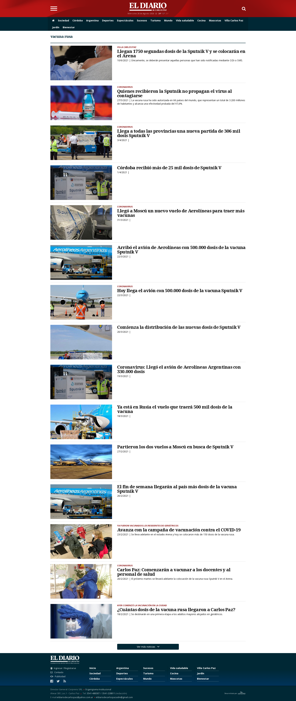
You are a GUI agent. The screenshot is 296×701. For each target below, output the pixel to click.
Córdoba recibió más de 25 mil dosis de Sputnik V (169, 167)
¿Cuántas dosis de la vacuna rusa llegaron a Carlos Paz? (176, 609)
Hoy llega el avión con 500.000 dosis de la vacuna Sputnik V (179, 290)
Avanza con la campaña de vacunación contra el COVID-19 (179, 530)
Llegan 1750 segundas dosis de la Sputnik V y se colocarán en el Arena (181, 53)
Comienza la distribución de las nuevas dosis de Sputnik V (179, 327)
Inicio (92, 668)
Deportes (108, 20)
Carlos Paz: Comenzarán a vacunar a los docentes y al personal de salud (173, 571)
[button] (242, 9)
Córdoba (77, 20)
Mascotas (215, 20)
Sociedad (63, 20)
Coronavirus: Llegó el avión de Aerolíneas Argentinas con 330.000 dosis (179, 369)
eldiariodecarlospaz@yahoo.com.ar (75, 697)
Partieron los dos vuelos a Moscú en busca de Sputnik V (175, 447)
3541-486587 (93, 693)
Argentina (92, 20)
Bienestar (69, 27)
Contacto (58, 672)
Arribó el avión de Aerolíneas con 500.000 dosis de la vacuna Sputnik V (181, 249)
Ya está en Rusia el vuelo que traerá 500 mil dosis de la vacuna (174, 409)
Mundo (168, 20)
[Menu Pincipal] (53, 8)
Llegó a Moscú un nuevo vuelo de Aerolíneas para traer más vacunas (180, 213)
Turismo (155, 20)
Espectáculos (125, 20)
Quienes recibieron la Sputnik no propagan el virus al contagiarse (174, 93)
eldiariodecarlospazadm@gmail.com (114, 697)
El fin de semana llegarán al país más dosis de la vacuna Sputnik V (177, 488)
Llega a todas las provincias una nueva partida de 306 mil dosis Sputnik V (178, 133)
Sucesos (142, 20)
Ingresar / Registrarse (65, 668)
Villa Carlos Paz (234, 20)
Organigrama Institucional (98, 690)
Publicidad (59, 676)
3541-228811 (108, 693)
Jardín (55, 27)
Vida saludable (185, 20)
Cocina (201, 20)
